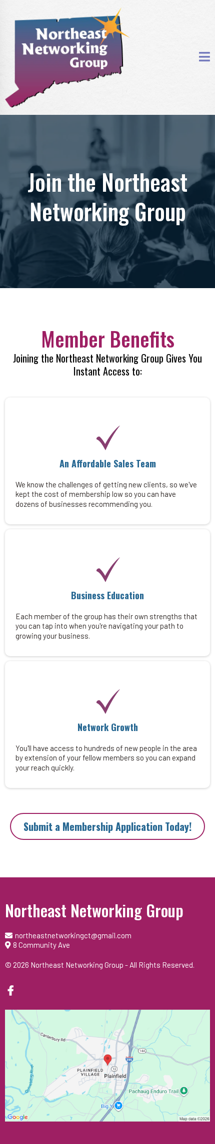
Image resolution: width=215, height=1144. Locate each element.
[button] (204, 57)
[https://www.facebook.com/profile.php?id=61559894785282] (12, 990)
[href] (107, 1066)
